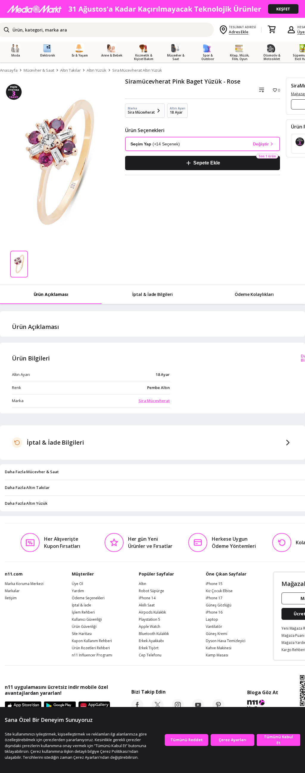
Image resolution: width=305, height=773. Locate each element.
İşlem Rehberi (83, 612)
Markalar (12, 591)
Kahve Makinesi (218, 648)
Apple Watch (149, 626)
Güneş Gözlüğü (218, 605)
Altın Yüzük (96, 70)
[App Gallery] (94, 706)
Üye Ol (77, 583)
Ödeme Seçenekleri (88, 598)
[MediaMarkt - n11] (152, 9)
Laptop (212, 619)
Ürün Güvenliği (84, 626)
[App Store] (23, 706)
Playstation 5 (149, 619)
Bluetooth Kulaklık (154, 633)
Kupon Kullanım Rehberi (92, 641)
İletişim (11, 598)
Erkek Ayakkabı (151, 641)
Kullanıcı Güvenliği (87, 619)
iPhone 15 (214, 583)
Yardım (78, 591)
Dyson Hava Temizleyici (225, 641)
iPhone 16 (214, 612)
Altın (142, 583)
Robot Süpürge (151, 591)
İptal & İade (81, 605)
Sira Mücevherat (154, 400)
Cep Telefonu (150, 655)
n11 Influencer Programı (92, 655)
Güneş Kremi (216, 633)
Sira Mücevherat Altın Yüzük (137, 70)
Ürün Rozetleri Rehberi (91, 648)
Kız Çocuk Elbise (219, 591)
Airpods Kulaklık (152, 612)
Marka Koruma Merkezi (24, 583)
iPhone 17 (214, 598)
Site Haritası (82, 633)
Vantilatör (214, 626)
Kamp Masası (217, 655)
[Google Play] (60, 706)
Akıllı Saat (147, 605)
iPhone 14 (147, 598)
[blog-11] (262, 705)
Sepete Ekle (206, 162)
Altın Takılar (70, 70)
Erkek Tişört (148, 648)
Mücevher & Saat (39, 70)
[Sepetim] (271, 29)
